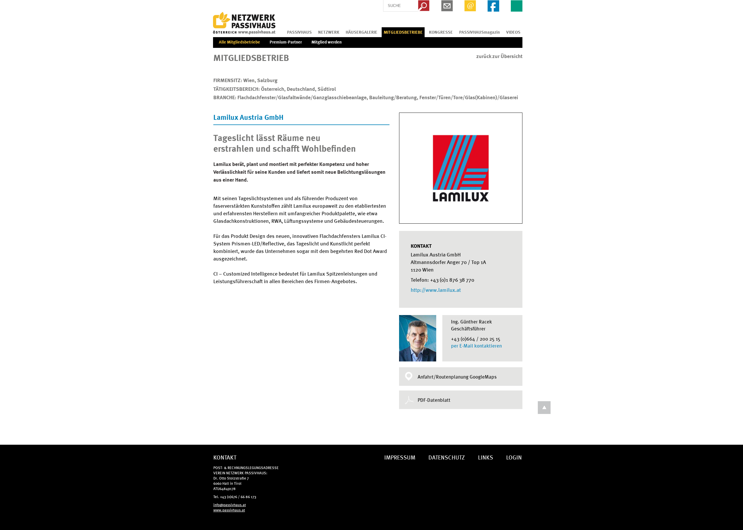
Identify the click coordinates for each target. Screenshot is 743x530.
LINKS (485, 457)
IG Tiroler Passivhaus (244, 23)
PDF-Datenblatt (434, 399)
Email (470, 6)
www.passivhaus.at (229, 510)
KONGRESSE (441, 32)
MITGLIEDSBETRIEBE (403, 32)
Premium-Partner (286, 42)
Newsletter (447, 6)
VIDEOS (513, 32)
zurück (499, 56)
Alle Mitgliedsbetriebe (239, 42)
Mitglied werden (326, 42)
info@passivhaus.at (229, 504)
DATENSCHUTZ (446, 457)
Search (424, 6)
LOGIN (514, 457)
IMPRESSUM (399, 457)
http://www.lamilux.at (436, 289)
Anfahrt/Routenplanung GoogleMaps (457, 376)
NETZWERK (328, 32)
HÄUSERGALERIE (361, 32)
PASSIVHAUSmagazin (479, 32)
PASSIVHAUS (299, 32)
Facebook (493, 6)
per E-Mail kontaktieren (476, 345)
